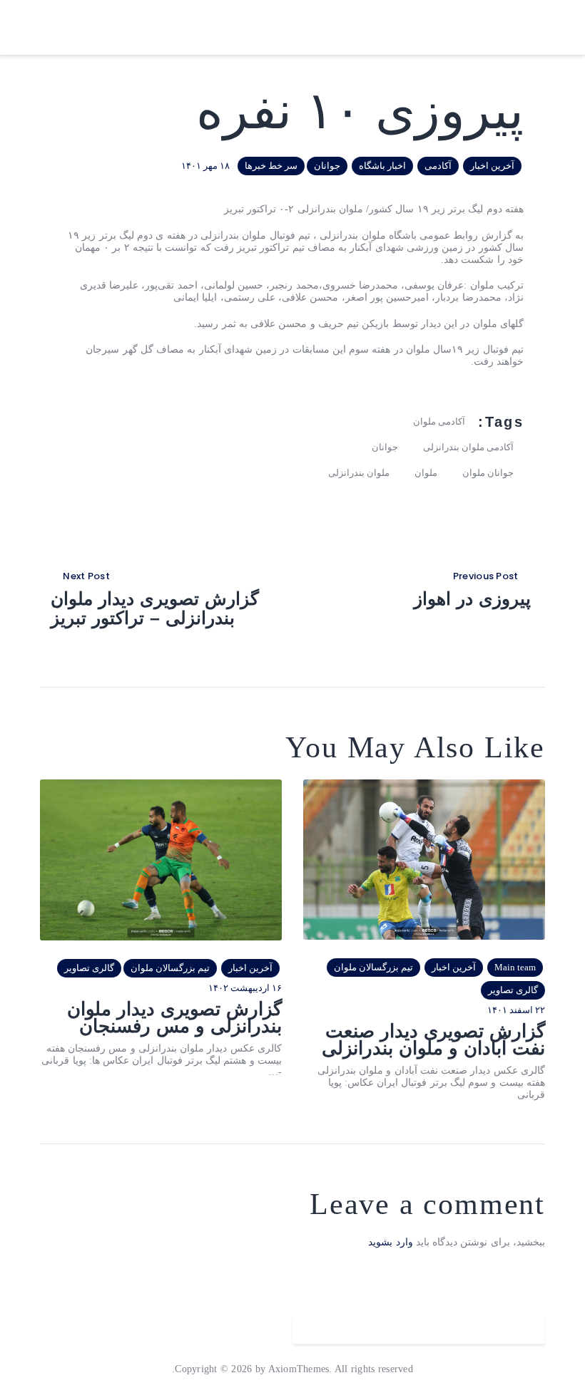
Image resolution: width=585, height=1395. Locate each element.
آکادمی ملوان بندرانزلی (468, 447)
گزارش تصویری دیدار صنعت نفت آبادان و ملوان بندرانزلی (433, 1039)
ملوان (425, 472)
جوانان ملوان (488, 472)
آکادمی (438, 165)
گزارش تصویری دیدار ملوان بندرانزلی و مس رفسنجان (174, 1017)
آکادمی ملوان (439, 421)
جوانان (327, 165)
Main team (515, 967)
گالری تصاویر (513, 990)
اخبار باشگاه (382, 165)
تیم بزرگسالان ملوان (373, 967)
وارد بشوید (390, 1242)
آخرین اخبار (492, 165)
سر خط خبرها (271, 165)
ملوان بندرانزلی (359, 472)
